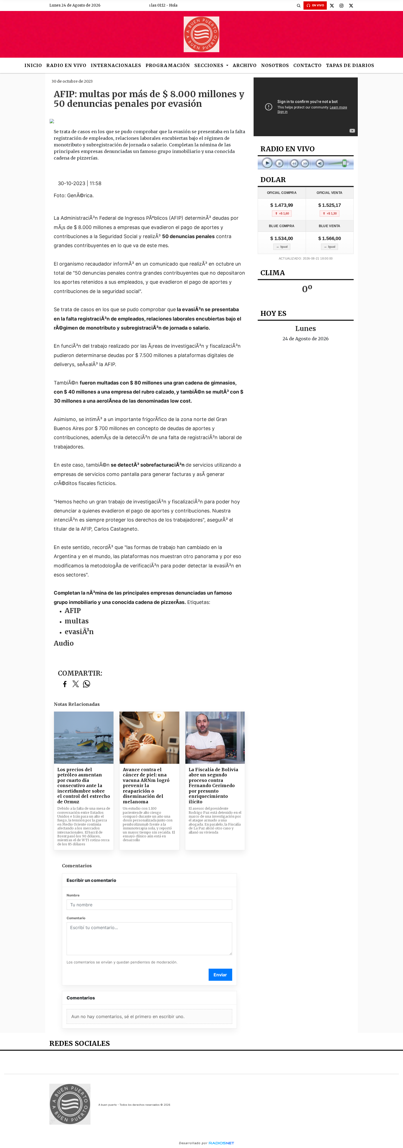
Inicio (33, 65)
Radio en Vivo (66, 65)
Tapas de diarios (350, 65)
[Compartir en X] (76, 684)
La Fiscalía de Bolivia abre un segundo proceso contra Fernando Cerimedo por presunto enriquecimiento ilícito (213, 785)
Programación (168, 65)
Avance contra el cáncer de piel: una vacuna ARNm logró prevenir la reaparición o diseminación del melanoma (146, 785)
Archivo (245, 65)
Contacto (307, 65)
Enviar (220, 974)
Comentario (76, 918)
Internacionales (116, 65)
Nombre (73, 895)
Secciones (209, 65)
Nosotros (275, 65)
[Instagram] (341, 5)
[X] (331, 5)
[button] (298, 5)
